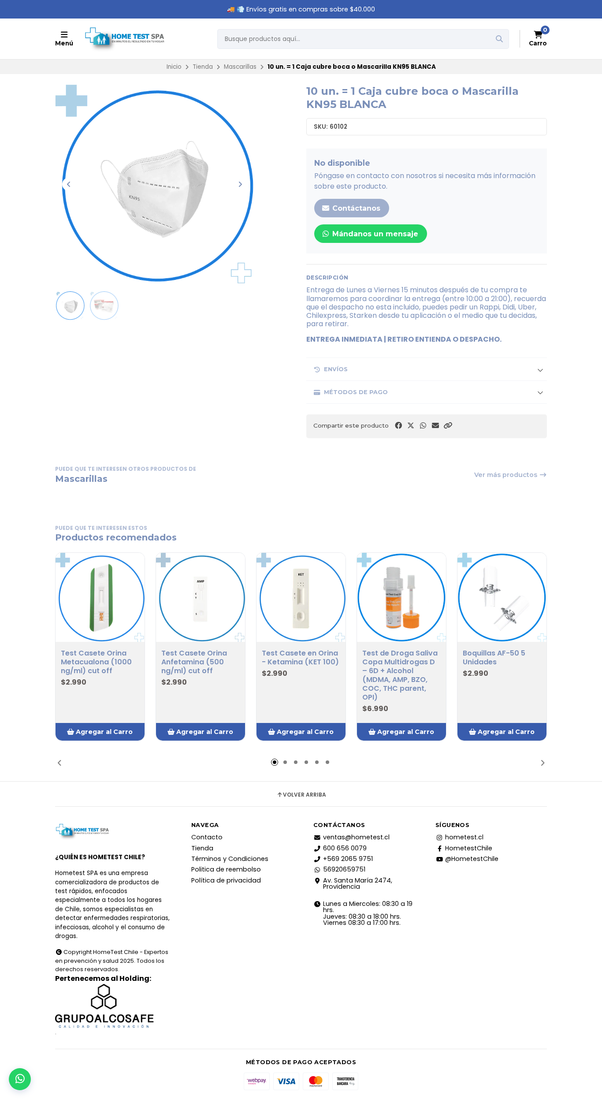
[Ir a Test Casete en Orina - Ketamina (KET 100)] (301, 597)
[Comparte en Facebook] (398, 425)
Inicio (174, 67)
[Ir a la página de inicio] (124, 39)
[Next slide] (240, 184)
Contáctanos (355, 208)
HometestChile (468, 848)
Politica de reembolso (226, 869)
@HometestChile (471, 859)
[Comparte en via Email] (435, 425)
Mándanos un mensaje (374, 234)
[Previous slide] (68, 184)
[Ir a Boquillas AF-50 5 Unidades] (501, 597)
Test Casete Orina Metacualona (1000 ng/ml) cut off (96, 662)
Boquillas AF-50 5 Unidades (494, 658)
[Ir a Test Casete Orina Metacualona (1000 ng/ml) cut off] (100, 597)
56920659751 (344, 869)
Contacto (207, 837)
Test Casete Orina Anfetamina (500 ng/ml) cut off (194, 662)
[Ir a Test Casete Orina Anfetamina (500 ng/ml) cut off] (200, 597)
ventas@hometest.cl (356, 837)
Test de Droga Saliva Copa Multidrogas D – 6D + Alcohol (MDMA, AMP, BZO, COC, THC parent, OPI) (400, 675)
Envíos (336, 369)
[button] (447, 425)
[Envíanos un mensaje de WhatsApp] (20, 1079)
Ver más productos (506, 475)
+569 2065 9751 (348, 859)
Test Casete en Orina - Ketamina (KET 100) (300, 658)
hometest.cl (464, 837)
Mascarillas (240, 67)
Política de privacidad (226, 880)
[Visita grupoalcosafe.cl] (112, 1006)
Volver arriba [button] (304, 794)
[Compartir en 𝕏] (410, 425)
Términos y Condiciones (229, 859)
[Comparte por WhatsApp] (423, 425)
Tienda (203, 67)
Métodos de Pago (356, 392)
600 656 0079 (345, 848)
